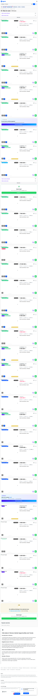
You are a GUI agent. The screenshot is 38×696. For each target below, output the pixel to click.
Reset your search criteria (15, 610)
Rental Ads (9, 667)
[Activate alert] (36, 4)
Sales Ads (5, 667)
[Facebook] (15, 691)
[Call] (33, 33)
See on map (17, 693)
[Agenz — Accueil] (4, 691)
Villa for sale (24, 25)
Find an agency (3, 669)
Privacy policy (18, 669)
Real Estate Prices (15, 667)
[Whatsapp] (36, 33)
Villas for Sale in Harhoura (6, 625)
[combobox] (16, 4)
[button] (34, 21)
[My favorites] (1, 7)
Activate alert (26, 693)
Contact (8, 669)
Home (2, 667)
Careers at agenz (33, 667)
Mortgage (20, 667)
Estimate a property (26, 667)
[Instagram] (17, 691)
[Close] (35, 688)
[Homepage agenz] (3, 1)
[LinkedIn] (19, 691)
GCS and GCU (12, 669)
